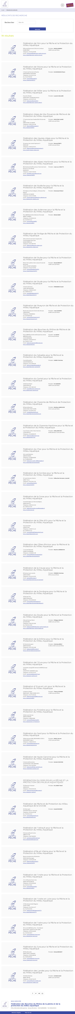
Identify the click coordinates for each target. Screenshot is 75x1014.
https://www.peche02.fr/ (29, 80)
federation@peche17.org (33, 435)
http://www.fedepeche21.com (30, 534)
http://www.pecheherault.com (30, 839)
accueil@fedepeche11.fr (33, 293)
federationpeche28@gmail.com (35, 696)
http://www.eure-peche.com (30, 676)
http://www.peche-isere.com (30, 936)
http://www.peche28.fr (28, 698)
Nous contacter (16, 1001)
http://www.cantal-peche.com (30, 390)
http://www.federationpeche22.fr (31, 556)
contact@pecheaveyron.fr (33, 317)
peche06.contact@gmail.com (34, 173)
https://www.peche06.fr (29, 175)
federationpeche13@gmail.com (35, 343)
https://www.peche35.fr (29, 863)
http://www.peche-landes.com (30, 982)
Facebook (32, 993)
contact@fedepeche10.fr (33, 269)
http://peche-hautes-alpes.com (31, 150)
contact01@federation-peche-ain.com (36, 53)
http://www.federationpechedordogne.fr (33, 603)
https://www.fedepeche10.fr (30, 271)
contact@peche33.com (32, 815)
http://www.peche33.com (29, 817)
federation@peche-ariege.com (34, 245)
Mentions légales (16, 1012)
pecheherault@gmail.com (33, 838)
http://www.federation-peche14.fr (31, 367)
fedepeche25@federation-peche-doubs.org (37, 626)
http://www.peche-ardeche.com (31, 199)
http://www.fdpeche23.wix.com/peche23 (33, 579)
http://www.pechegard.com (30, 745)
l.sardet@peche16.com (32, 412)
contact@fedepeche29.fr (33, 720)
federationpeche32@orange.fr (34, 790)
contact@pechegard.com (33, 743)
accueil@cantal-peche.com (33, 388)
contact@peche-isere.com (33, 934)
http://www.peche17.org (29, 437)
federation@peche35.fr (32, 861)
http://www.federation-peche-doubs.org (33, 628)
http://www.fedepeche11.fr (30, 295)
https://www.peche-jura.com (30, 960)
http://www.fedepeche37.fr (30, 912)
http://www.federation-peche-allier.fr (32, 102)
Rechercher (9, 22)
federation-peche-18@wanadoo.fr (35, 461)
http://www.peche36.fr (28, 888)
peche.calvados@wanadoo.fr (34, 365)
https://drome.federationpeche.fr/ (31, 650)
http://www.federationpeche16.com (32, 414)
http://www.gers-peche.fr (29, 792)
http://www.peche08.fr (28, 223)
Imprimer (42, 993)
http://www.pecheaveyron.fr (30, 319)
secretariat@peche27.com (33, 674)
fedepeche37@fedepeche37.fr (34, 910)
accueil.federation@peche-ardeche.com (37, 197)
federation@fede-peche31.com (34, 767)
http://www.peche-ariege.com (30, 247)
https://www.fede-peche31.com (31, 768)
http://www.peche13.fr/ (29, 344)
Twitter (36, 993)
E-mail (39, 993)
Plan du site (28, 1012)
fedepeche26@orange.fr (33, 649)
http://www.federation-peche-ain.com (32, 55)
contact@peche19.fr (32, 483)
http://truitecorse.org (28, 510)
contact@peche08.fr (32, 221)
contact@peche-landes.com (34, 980)
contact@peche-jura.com (33, 958)
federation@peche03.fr (32, 101)
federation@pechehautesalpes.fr (35, 148)
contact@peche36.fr (32, 886)
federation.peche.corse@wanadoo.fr (36, 508)
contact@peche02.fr (32, 78)
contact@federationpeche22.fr (34, 554)
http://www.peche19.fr (28, 485)
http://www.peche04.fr (28, 127)
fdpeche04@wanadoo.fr (33, 126)
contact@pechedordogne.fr (34, 601)
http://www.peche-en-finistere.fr (31, 721)
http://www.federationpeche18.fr (31, 462)
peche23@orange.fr (32, 578)
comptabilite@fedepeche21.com (35, 532)
